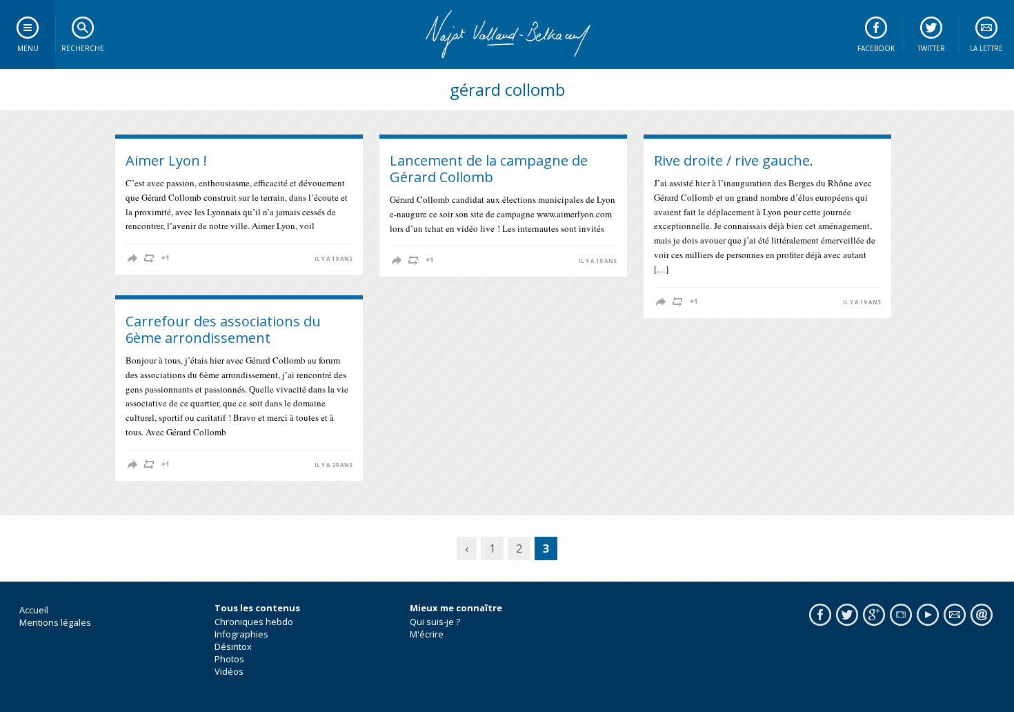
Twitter (931, 48)
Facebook (876, 48)
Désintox (233, 646)
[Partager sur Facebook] (132, 258)
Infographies (241, 634)
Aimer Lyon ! (166, 160)
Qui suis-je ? (435, 621)
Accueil (33, 610)
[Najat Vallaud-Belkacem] (507, 34)
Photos (229, 659)
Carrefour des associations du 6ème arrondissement (223, 329)
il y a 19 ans (333, 258)
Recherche (82, 48)
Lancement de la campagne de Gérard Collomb (489, 168)
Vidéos (229, 671)
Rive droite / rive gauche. (733, 160)
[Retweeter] (149, 258)
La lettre (986, 48)
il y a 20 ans (333, 465)
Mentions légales (55, 622)
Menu (28, 48)
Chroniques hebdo (254, 621)
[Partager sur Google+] (165, 258)
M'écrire (427, 634)
